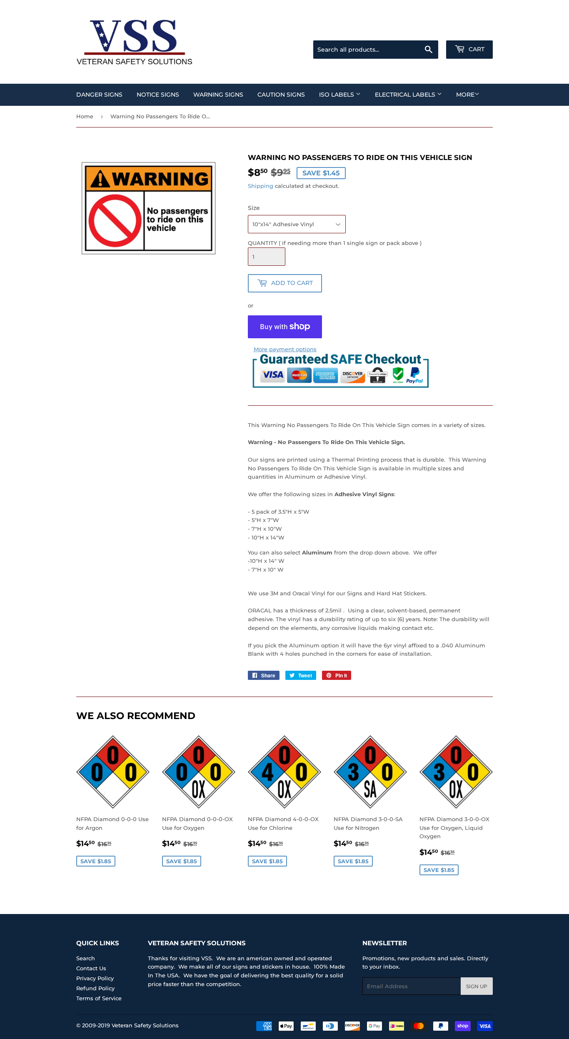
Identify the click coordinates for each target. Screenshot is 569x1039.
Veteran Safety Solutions (145, 1025)
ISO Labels (337, 94)
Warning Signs (218, 94)
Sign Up (476, 986)
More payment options (285, 349)
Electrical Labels (406, 94)
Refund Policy (95, 988)
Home (84, 116)
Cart (475, 49)
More (465, 94)
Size (254, 208)
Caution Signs (281, 94)
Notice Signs (158, 94)
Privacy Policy (95, 978)
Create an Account (470, 30)
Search (85, 958)
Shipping (260, 185)
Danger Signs (99, 94)
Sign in (427, 30)
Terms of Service (99, 998)
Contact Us (91, 968)
